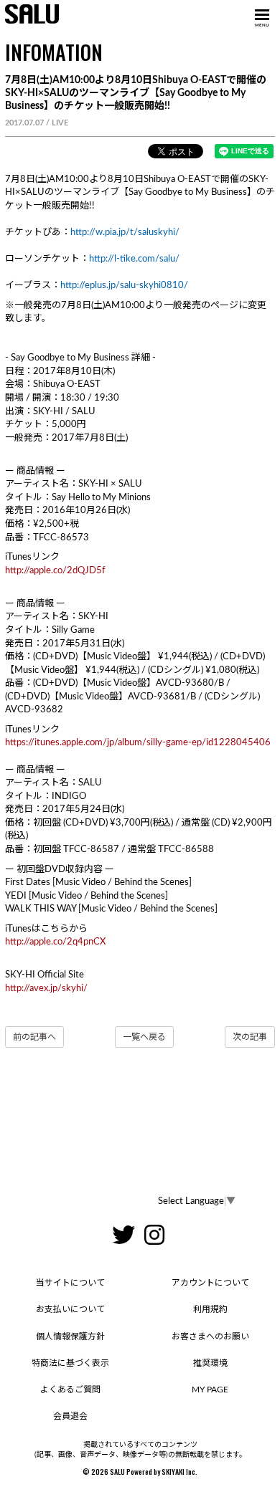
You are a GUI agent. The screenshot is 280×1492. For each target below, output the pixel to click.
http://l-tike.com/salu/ (134, 259)
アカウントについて (210, 1282)
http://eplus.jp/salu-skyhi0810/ (124, 285)
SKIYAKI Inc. (179, 1471)
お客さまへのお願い (210, 1336)
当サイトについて (70, 1282)
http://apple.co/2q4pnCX (55, 942)
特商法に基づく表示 (70, 1363)
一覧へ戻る (144, 1037)
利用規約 (210, 1309)
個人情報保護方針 (70, 1336)
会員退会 (70, 1416)
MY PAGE (210, 1389)
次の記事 (250, 1037)
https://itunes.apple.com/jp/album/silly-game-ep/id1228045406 (138, 742)
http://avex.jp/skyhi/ (46, 988)
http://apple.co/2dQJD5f (55, 570)
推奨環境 (210, 1363)
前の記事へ (34, 1037)
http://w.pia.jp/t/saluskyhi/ (124, 232)
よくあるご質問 (70, 1389)
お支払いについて (70, 1309)
